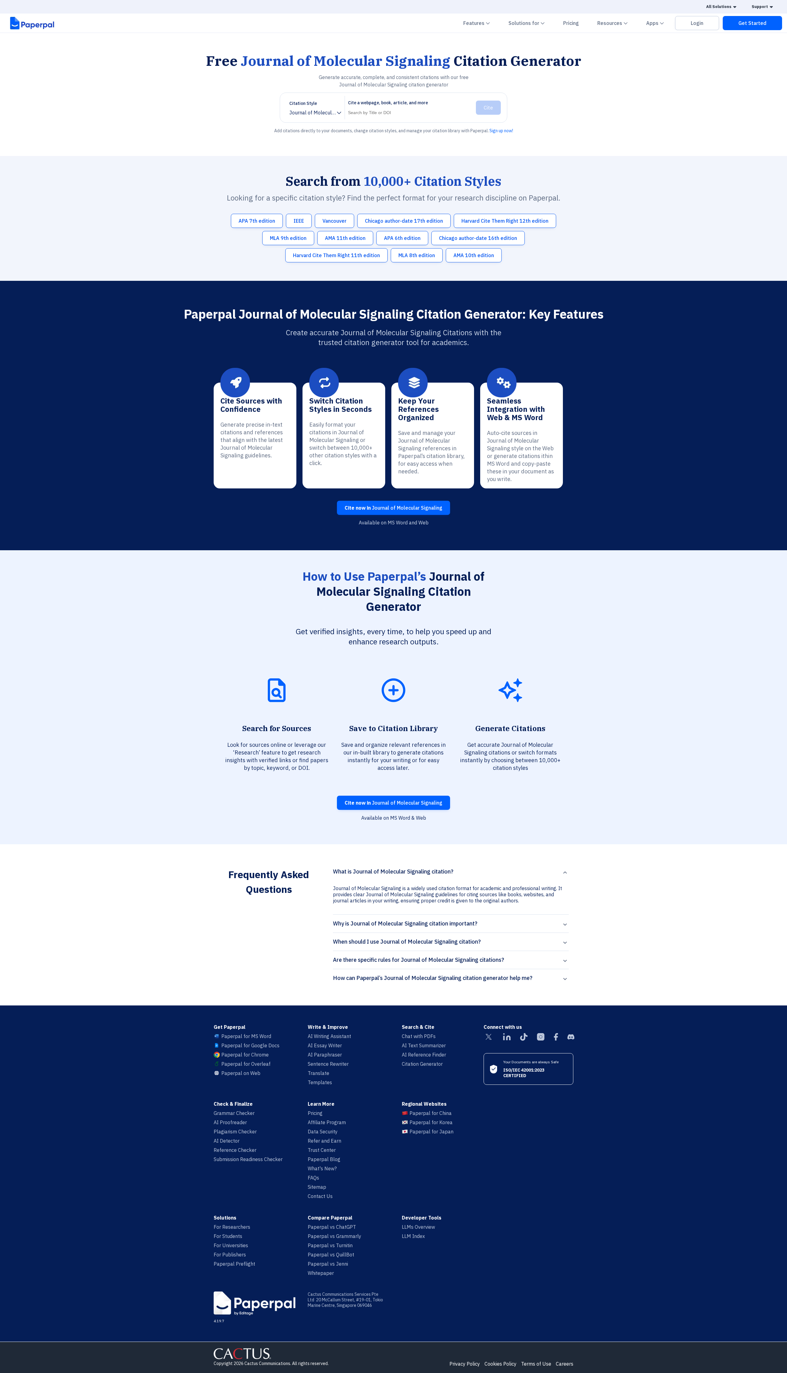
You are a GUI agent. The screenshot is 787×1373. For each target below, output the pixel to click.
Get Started (752, 23)
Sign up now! (501, 130)
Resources (616, 23)
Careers (564, 1364)
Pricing (571, 23)
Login (697, 23)
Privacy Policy (464, 1364)
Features (480, 23)
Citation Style (303, 103)
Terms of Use (536, 1364)
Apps (658, 23)
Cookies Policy (500, 1364)
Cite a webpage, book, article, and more (388, 102)
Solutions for (530, 23)
